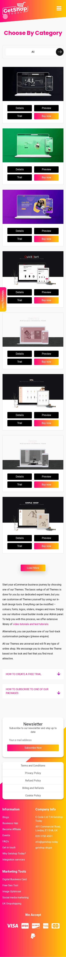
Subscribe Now (33, 747)
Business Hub (10, 823)
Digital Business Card (14, 879)
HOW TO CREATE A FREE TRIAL (23, 674)
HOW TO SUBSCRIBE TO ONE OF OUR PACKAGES (27, 691)
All (33, 51)
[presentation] (60, 52)
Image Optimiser (11, 891)
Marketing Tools (2, 299)
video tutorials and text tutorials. (31, 624)
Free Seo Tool (10, 885)
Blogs (5, 817)
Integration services (13, 859)
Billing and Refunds (33, 788)
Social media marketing (15, 897)
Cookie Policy (33, 795)
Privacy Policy (33, 773)
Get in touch (9, 847)
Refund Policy (33, 780)
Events (6, 835)
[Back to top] (62, 762)
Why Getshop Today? (14, 853)
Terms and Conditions (33, 765)
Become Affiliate (11, 829)
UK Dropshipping (11, 903)
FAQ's (5, 841)
